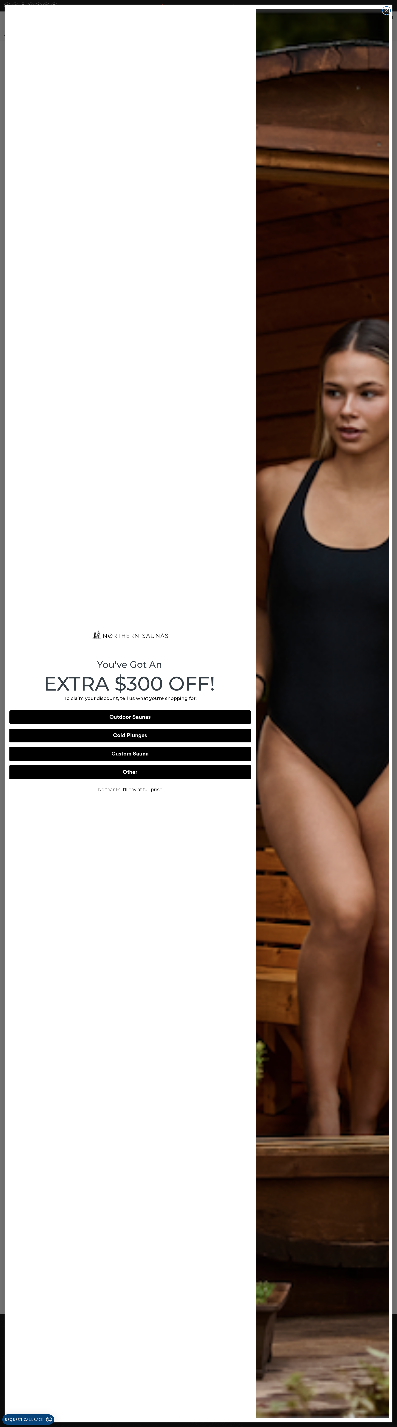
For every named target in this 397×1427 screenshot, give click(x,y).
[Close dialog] (387, 10)
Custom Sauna (130, 754)
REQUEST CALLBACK (24, 1419)
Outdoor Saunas (130, 717)
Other (130, 772)
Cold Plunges (130, 735)
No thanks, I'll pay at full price (130, 789)
